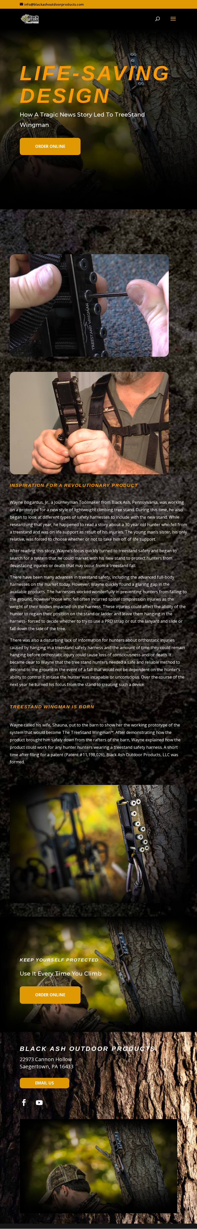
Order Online (50, 146)
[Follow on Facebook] (24, 1102)
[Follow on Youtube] (39, 1102)
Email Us (44, 1083)
